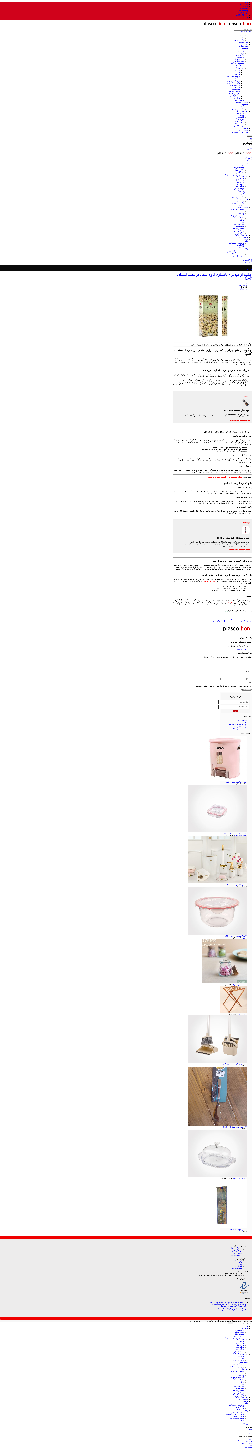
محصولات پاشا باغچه (237, 63)
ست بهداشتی (236, 89)
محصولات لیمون (238, 68)
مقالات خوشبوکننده (238, 254)
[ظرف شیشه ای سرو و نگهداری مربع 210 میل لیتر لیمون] (217, 831)
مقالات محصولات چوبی (236, 251)
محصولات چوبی (243, 128)
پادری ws (241, 106)
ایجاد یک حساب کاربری (244, 1439)
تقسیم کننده (240, 52)
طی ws (241, 108)
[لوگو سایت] (239, 27)
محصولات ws (243, 104)
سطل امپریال (239, 124)
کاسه (246, 44)
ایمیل (249, 678)
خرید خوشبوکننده (236, 1255)
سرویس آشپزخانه (234, 91)
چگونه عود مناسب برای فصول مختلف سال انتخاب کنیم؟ (227, 1302)
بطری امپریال (239, 119)
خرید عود (241, 37)
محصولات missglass (241, 102)
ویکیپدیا (225, 611)
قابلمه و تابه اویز (239, 57)
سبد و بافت (236, 67)
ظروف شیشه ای (234, 96)
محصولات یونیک (239, 100)
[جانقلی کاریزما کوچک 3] (224, 983)
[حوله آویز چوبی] (233, 1012)
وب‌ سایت (248, 682)
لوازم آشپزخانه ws (238, 109)
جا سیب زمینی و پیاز (233, 76)
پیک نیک (237, 74)
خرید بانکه (241, 53)
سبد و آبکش (236, 87)
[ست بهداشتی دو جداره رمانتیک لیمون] (217, 883)
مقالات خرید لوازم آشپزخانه (235, 253)
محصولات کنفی (243, 130)
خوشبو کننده (244, 35)
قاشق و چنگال (239, 59)
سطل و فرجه (235, 95)
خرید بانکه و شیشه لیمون (232, 81)
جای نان (237, 80)
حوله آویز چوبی (241, 1014)
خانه (250, 270)
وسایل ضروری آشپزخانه (240, 132)
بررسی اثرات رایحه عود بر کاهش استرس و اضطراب (229, 1304)
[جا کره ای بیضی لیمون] (217, 1176)
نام (250, 675)
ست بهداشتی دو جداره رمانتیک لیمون (234, 885)
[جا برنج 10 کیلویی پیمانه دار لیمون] (224, 780)
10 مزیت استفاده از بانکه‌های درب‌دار (234, 1310)
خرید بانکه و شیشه (238, 217)
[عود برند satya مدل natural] (222, 1228)
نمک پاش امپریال (238, 126)
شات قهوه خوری (242, 42)
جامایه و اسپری (239, 123)
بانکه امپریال (240, 115)
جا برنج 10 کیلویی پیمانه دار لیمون (236, 782)
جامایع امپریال (239, 121)
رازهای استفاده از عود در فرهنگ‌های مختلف (232, 1308)
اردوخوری (237, 70)
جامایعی (237, 78)
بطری (238, 72)
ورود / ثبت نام (243, 1424)
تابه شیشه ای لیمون (237, 215)
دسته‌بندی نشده (242, 720)
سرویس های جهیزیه (233, 93)
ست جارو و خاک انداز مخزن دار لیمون (234, 1064)
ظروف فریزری (235, 98)
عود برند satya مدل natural (238, 1230)
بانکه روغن (240, 117)
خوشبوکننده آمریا (238, 39)
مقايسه (245, 1422)
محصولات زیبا (239, 65)
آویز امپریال (240, 113)
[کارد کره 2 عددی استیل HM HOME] (217, 1125)
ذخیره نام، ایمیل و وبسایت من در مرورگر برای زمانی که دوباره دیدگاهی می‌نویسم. (222, 686)
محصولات (245, 48)
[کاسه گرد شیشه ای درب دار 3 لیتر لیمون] (217, 934)
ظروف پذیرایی (239, 55)
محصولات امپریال (242, 111)
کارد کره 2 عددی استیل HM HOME (235, 1127)
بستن (250, 1429)
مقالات (247, 270)
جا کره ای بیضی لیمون (239, 1178)
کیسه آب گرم (243, 46)
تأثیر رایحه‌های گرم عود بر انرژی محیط (233, 1306)
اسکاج (242, 50)
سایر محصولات (235, 85)
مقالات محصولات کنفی (236, 256)
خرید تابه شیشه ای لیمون (232, 83)
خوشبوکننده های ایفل (237, 40)
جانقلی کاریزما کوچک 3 (239, 984)
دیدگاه (249, 671)
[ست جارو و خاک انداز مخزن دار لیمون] (217, 1062)
